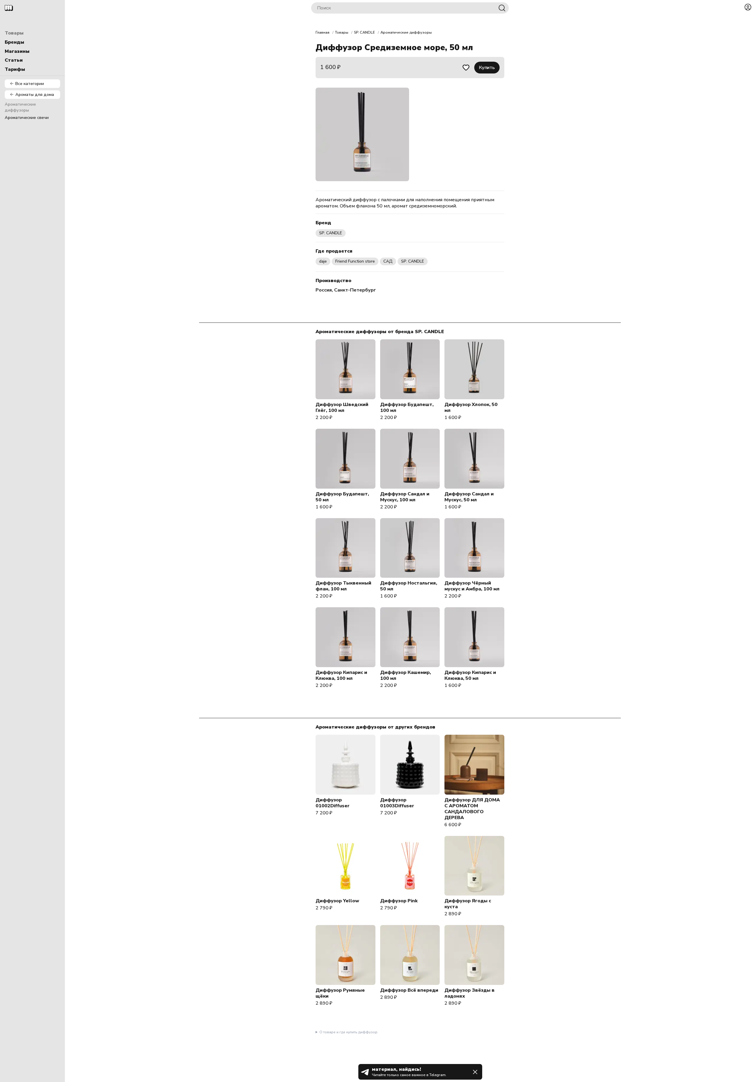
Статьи (14, 60)
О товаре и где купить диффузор (348, 1032)
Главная (322, 32)
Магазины (17, 51)
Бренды (14, 42)
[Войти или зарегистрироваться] (747, 7)
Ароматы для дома (34, 94)
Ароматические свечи (27, 117)
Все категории (29, 83)
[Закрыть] (475, 1072)
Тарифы (15, 69)
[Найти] (502, 8)
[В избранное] (466, 67)
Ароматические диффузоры (20, 107)
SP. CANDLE (364, 32)
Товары (14, 33)
